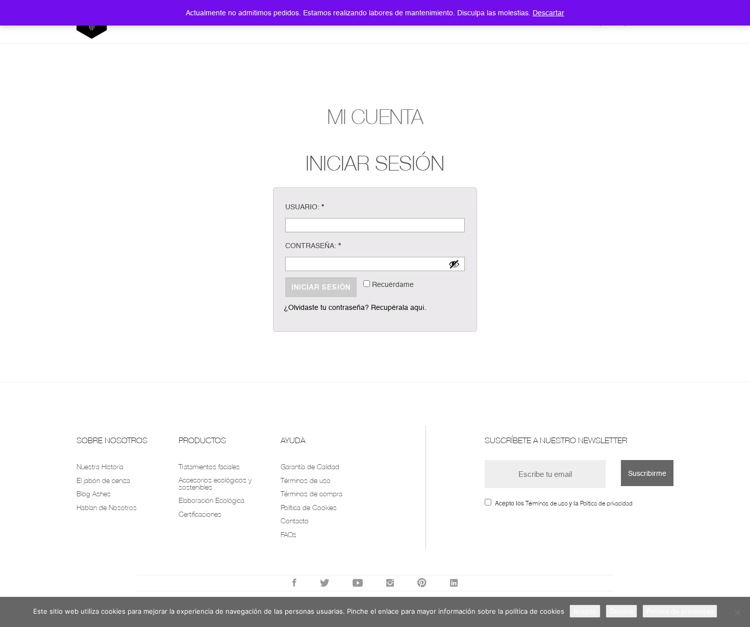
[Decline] (737, 612)
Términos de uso (306, 480)
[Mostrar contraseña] (454, 264)
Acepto (584, 611)
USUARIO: (304, 207)
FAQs (288, 534)
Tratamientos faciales (209, 466)
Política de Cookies (309, 507)
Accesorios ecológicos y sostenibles (215, 483)
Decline (621, 611)
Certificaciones (200, 514)
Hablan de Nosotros (107, 507)
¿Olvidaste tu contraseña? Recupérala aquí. (355, 307)
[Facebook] (294, 583)
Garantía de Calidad (310, 466)
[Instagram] (390, 583)
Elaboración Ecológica (211, 500)
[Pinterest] (422, 583)
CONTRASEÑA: (313, 246)
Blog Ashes (94, 493)
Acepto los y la (564, 503)
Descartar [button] (548, 13)
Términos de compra (311, 493)
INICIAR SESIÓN (321, 287)
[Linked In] (454, 583)
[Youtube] (358, 583)
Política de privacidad (606, 503)
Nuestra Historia (100, 466)
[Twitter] (324, 583)
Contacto (295, 520)
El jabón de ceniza (103, 480)
